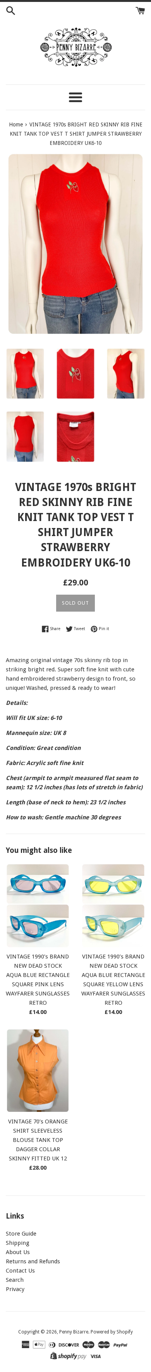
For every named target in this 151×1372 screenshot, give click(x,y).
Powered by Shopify (112, 1332)
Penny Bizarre (73, 1332)
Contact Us (20, 1270)
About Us (18, 1252)
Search (15, 1279)
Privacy (15, 1289)
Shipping (17, 1242)
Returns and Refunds (33, 1261)
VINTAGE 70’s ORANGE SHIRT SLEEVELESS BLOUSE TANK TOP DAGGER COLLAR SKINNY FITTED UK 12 (38, 1140)
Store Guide (21, 1233)
